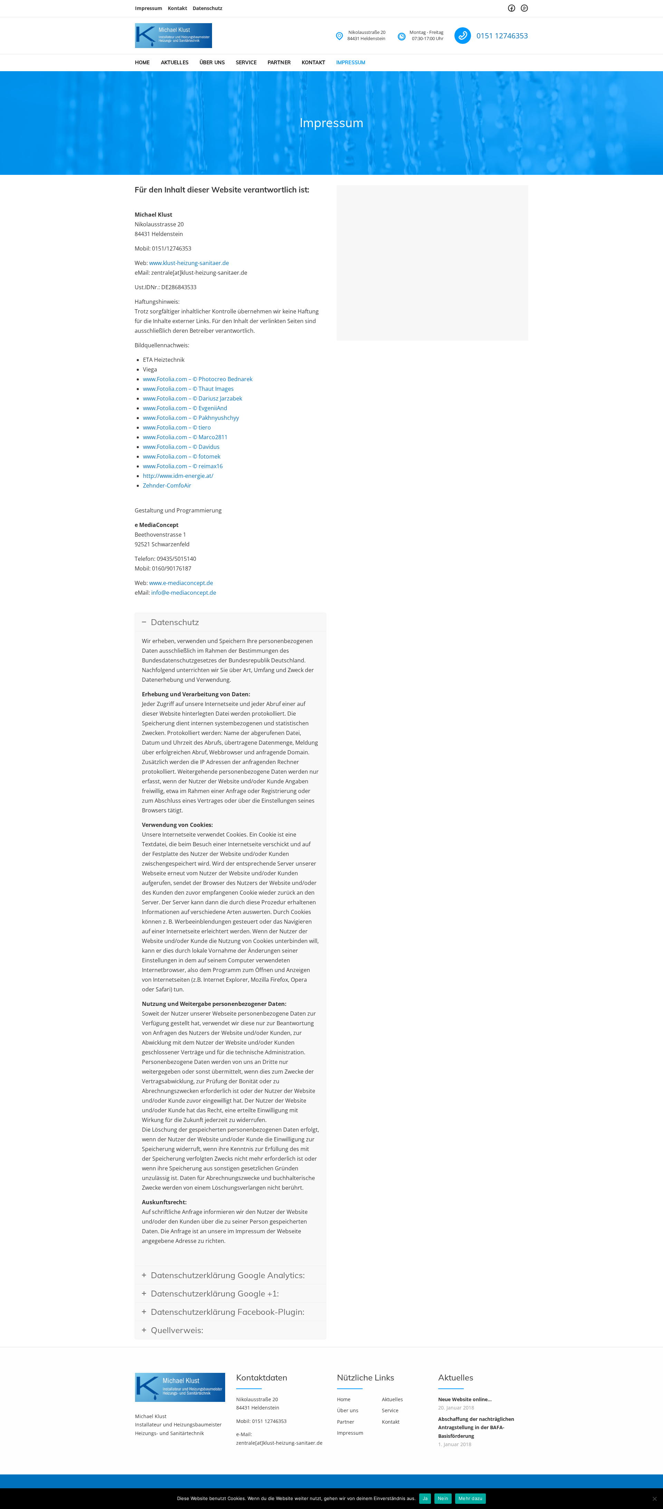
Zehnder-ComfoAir (167, 485)
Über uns (212, 62)
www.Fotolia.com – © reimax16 (183, 466)
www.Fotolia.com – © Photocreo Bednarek (197, 379)
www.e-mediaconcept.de (181, 583)
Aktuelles (175, 62)
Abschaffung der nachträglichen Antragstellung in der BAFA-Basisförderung (476, 1427)
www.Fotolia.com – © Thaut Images (188, 389)
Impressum (148, 8)
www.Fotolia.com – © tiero (177, 427)
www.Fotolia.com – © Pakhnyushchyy (191, 418)
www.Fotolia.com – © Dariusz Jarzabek (192, 398)
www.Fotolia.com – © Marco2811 (185, 437)
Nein (443, 1498)
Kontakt (177, 8)
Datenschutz (207, 8)
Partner (279, 62)
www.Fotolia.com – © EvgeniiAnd (185, 408)
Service (246, 62)
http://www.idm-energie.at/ (178, 476)
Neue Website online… (465, 1399)
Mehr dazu (470, 1498)
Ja (425, 1498)
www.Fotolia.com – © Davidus (181, 447)
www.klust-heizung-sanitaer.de (189, 263)
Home (142, 62)
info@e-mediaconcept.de (183, 592)
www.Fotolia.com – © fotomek (181, 456)
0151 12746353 (502, 35)
